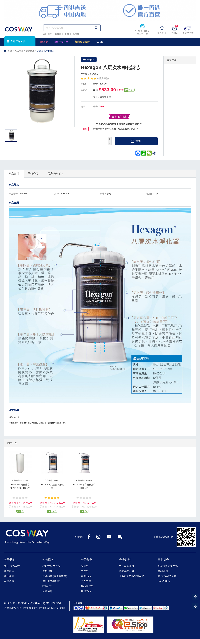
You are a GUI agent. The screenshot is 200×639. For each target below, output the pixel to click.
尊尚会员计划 (126, 571)
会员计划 (124, 559)
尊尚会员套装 (82, 41)
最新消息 (47, 591)
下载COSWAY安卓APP (131, 576)
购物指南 (48, 559)
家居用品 (19, 50)
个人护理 (86, 581)
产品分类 (86, 559)
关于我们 (9, 559)
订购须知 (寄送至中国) (54, 576)
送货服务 (47, 571)
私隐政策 (9, 581)
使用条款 (9, 576)
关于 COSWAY (12, 566)
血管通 (58, 33)
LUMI (99, 41)
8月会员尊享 (61, 41)
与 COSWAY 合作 (167, 576)
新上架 (44, 41)
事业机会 (163, 559)
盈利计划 (163, 571)
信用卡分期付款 (51, 581)
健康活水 (30, 50)
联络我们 (47, 586)
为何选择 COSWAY (168, 566)
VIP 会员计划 (126, 566)
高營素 (75, 33)
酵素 (67, 33)
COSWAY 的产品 (51, 566)
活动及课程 (164, 581)
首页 (10, 50)
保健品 (84, 566)
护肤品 (84, 571)
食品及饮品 (87, 586)
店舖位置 (9, 571)
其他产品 (86, 591)
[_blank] (155, 153)
